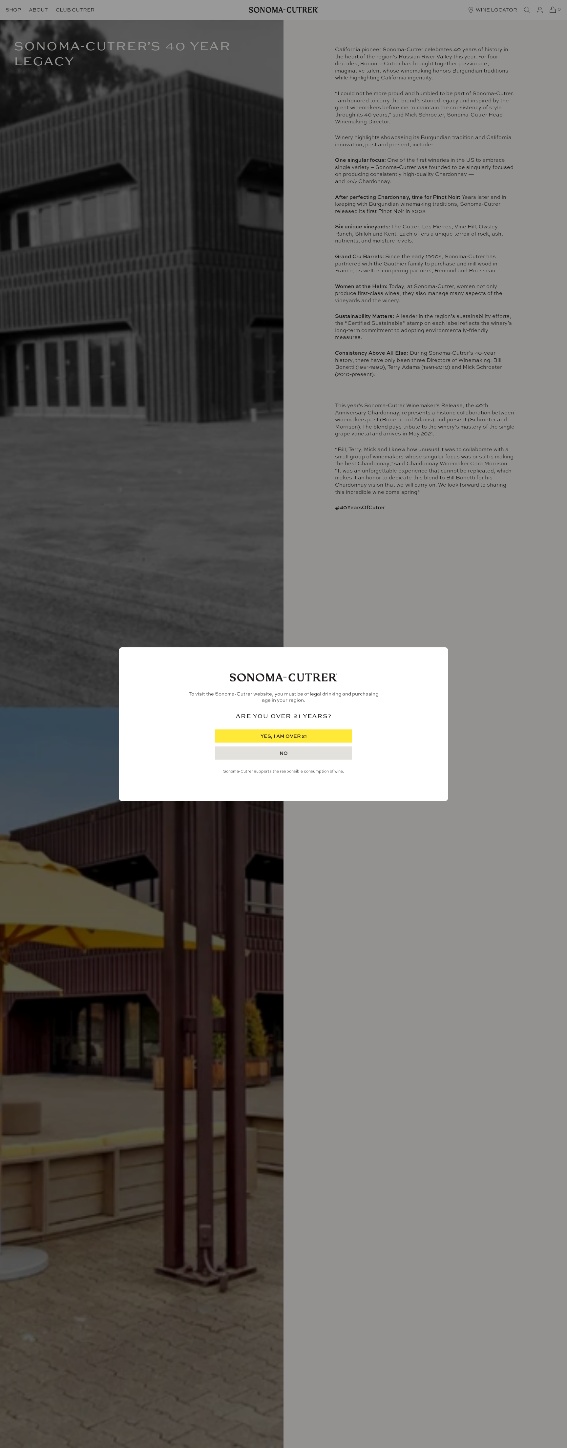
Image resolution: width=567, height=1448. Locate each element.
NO (284, 753)
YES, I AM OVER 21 (284, 736)
